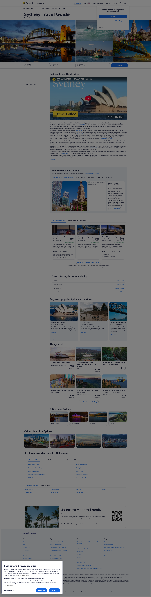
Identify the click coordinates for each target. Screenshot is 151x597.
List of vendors (8, 585)
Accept (54, 590)
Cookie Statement (24, 575)
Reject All (41, 590)
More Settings (9, 590)
